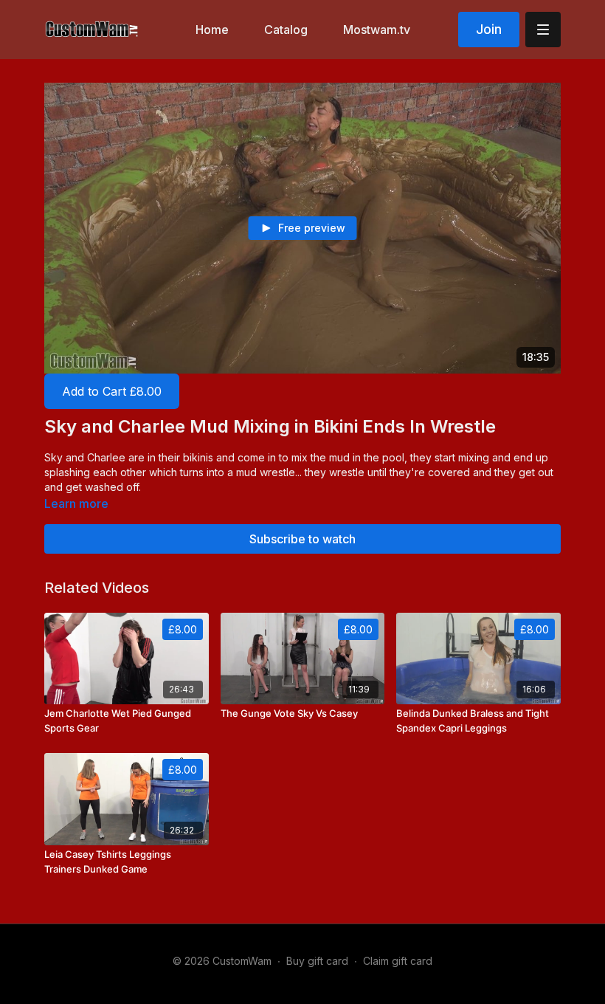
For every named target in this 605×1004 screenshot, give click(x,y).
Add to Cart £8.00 (112, 391)
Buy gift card (317, 961)
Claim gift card (397, 961)
